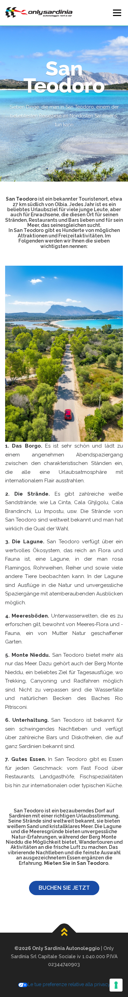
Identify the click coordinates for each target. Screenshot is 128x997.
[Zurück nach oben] (64, 933)
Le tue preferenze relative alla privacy (69, 984)
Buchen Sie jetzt (64, 888)
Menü (117, 12)
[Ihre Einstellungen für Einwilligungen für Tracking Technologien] (116, 985)
